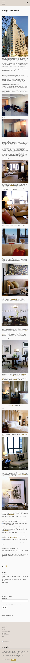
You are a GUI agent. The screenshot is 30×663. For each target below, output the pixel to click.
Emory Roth (12, 62)
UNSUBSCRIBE (4, 613)
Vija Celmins (4, 258)
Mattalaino (12, 185)
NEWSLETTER (5, 635)
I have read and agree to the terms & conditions (12, 604)
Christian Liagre (18, 188)
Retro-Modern (15, 536)
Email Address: (5, 598)
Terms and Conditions (15, 661)
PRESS (3, 628)
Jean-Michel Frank (20, 186)
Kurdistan (6, 530)
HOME (3, 636)
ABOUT (3, 629)
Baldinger (5, 331)
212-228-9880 (5, 649)
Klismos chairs (16, 375)
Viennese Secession (22, 474)
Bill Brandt (15, 379)
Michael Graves (24, 330)
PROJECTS (4, 626)
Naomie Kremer (14, 299)
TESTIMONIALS (6, 631)
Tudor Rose (11, 514)
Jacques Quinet (12, 405)
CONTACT (4, 633)
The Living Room (5, 582)
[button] (27, 4)
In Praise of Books (5, 583)
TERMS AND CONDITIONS (7, 615)
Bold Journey (4, 574)
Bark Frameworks (13, 537)
